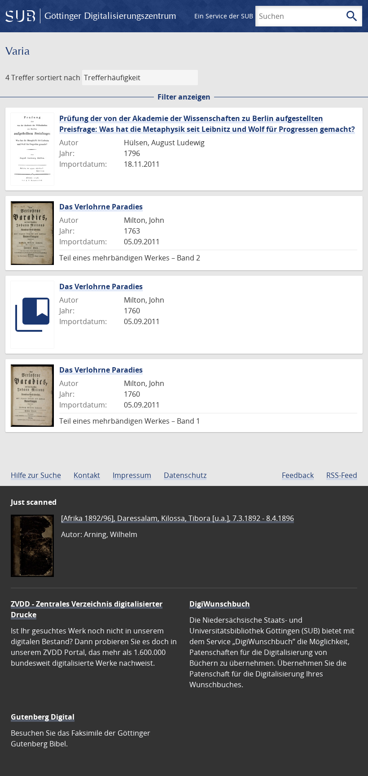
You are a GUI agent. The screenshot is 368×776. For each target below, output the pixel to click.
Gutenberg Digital (42, 717)
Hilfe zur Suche (36, 475)
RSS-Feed (341, 475)
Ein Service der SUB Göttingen (239, 16)
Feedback (298, 475)
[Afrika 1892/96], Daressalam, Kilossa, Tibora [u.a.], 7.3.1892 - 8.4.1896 (177, 518)
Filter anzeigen (184, 97)
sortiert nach (58, 77)
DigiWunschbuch (219, 604)
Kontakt (87, 475)
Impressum (132, 475)
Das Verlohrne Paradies (101, 207)
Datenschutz (185, 475)
